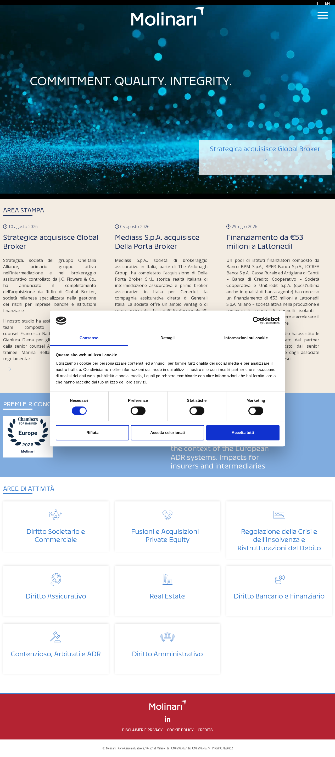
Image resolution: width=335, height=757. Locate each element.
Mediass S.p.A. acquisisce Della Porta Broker (277, 166)
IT (317, 3)
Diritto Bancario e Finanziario (279, 594)
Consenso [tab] (89, 338)
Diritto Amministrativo (167, 652)
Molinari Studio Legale (167, 16)
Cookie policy (180, 730)
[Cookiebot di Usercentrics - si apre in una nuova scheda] (257, 321)
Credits (205, 730)
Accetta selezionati (167, 432)
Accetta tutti (243, 432)
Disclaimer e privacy (142, 730)
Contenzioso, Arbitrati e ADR (56, 652)
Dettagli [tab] (167, 338)
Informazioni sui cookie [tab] (245, 338)
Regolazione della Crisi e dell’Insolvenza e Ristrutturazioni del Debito (279, 538)
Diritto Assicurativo (56, 594)
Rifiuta (92, 432)
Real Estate (167, 594)
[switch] (138, 411)
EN (327, 3)
